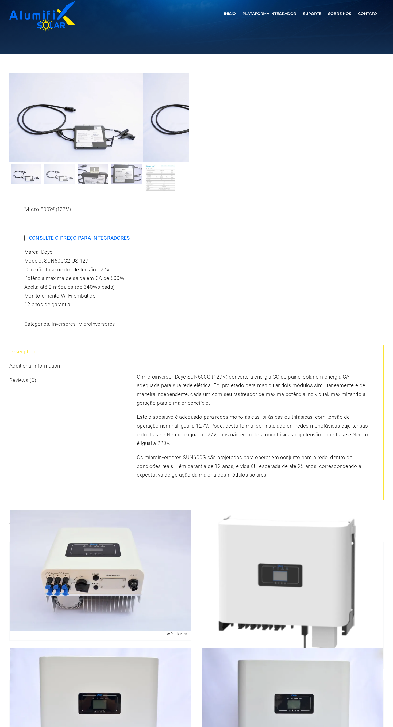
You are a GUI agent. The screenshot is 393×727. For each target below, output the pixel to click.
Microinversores (96, 324)
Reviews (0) (22, 380)
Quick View (179, 634)
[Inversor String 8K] (100, 570)
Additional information (34, 366)
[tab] (58, 352)
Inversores (64, 324)
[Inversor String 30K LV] (292, 585)
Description (22, 351)
